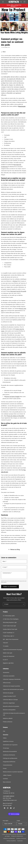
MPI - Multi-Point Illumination (10, 639)
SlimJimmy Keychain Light (10, 622)
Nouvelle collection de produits (11, 706)
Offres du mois (7, 682)
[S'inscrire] (23, 604)
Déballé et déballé (7, 718)
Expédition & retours (8, 741)
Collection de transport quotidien (11, 686)
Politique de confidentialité (10, 758)
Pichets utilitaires (7, 721)
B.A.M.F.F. (5, 659)
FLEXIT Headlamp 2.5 (8, 632)
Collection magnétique (9, 703)
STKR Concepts (8, 834)
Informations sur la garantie (10, 744)
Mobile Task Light (7, 653)
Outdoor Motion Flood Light (10, 629)
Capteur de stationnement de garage (12, 649)
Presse (5, 768)
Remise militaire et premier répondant (13, 771)
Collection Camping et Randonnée (12, 679)
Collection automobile (8, 676)
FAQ (4, 731)
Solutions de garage (8, 692)
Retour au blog (15, 549)
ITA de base (6, 748)
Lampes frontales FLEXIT (9, 696)
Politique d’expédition (11, 840)
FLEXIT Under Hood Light (9, 625)
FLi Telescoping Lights (9, 615)
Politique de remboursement (17, 836)
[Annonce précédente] (2, 5)
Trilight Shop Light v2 (8, 636)
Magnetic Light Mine (8, 663)
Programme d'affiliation (9, 761)
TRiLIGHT (5, 642)
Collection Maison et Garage (10, 699)
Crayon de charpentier (8, 656)
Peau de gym (21, 106)
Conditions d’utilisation (21, 838)
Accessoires (6, 672)
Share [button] (4, 51)
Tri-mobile (5, 646)
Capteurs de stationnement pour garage (13, 689)
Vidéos (5, 738)
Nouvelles (5, 734)
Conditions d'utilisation (9, 755)
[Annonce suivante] (25, 5)
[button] (3, 1)
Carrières (5, 778)
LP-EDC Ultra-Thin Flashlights (10, 619)
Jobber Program (7, 775)
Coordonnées (20, 840)
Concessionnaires (7, 765)
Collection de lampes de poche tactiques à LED (14, 714)
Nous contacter (7, 782)
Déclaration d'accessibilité (10, 751)
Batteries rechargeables (9, 709)
